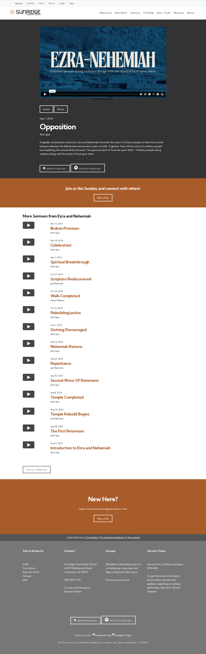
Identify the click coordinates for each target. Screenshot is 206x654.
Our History (29, 568)
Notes (60, 109)
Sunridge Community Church (25, 12)
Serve (51, 3)
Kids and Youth (31, 572)
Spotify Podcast (89, 168)
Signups (18, 3)
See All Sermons (36, 469)
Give (41, 3)
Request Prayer (73, 591)
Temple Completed (67, 397)
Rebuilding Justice (66, 312)
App (72, 3)
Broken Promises (65, 228)
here (126, 579)
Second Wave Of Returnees (75, 380)
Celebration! (61, 245)
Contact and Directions (77, 587)
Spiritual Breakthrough (70, 262)
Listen (46, 109)
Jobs (25, 579)
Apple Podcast (56, 168)
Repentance (61, 363)
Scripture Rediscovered (71, 279)
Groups (27, 575)
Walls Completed (65, 295)
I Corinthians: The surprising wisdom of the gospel (112, 537)
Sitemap (143, 643)
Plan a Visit (103, 197)
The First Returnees (67, 431)
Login (62, 3)
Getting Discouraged (69, 329)
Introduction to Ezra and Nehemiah (80, 448)
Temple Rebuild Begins (70, 414)
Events (30, 3)
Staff (25, 564)
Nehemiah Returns (66, 346)
